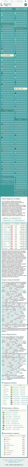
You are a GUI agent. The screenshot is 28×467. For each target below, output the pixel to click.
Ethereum (13, 295)
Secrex (5, 244)
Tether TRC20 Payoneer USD (20, 404)
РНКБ (22, 318)
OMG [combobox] (8, 70)
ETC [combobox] (8, 59)
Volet (11, 286)
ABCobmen (6, 232)
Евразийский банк (21, 310)
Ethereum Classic (6, 296)
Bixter (4, 400)
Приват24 (4, 317)
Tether (16, 301)
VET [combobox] (8, 104)
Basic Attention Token (11, 290)
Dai (11, 344)
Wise (14, 287)
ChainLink (20, 292)
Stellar (10, 301)
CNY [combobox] (8, 22)
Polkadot (4, 299)
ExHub (5, 229)
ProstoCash (6, 246)
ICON (15, 347)
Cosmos (4, 294)
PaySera (19, 284)
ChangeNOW (7, 234)
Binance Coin (22, 290)
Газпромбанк (16, 312)
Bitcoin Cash (20, 291)
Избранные (7, 220)
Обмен (11, 459)
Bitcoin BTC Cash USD (19, 387)
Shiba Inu (10, 300)
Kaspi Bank (4, 314)
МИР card (11, 326)
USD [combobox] (8, 15)
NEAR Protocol (16, 297)
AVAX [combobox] (8, 28)
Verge (10, 308)
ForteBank (7, 312)
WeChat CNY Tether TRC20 (12, 429)
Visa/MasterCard (21, 323)
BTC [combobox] (8, 35)
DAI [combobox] (8, 50)
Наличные (4, 330)
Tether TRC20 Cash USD (11, 412)
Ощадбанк (7, 315)
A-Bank (24, 308)
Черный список (19, 220)
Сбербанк (7, 321)
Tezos (3, 304)
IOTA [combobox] (22, 70)
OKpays (5, 404)
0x (13, 288)
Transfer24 (5, 389)
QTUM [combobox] (8, 77)
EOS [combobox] (22, 61)
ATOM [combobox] (8, 48)
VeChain (4, 308)
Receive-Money (7, 241)
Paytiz (4, 402)
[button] (10, 225)
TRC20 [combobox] (9, 88)
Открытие (21, 314)
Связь (20, 461)
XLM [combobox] (8, 86)
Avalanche (20, 288)
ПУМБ (23, 317)
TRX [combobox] (8, 95)
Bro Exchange (7, 227)
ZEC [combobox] (8, 108)
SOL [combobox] (8, 84)
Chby (4, 387)
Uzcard (11, 323)
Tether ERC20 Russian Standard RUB (14, 427)
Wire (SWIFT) (14, 327)
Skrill (3, 286)
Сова (5, 243)
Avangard (10, 310)
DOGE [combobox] (8, 55)
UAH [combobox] (8, 112)
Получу (17, 223)
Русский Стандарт (21, 319)
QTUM (19, 299)
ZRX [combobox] (8, 26)
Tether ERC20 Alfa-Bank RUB (20, 396)
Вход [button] (12, 1)
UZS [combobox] (8, 130)
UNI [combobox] (8, 99)
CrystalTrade (6, 226)
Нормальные (16, 218)
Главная (6, 1)
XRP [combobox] (8, 79)
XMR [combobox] (8, 66)
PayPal (3, 284)
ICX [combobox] (8, 61)
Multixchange (7, 238)
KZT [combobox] (8, 121)
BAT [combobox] (8, 30)
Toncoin (10, 304)
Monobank (13, 314)
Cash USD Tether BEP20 (11, 421)
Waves (5, 379)
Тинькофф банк (5, 322)
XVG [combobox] (8, 106)
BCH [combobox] (8, 37)
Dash (16, 294)
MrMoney (6, 231)
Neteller (18, 283)
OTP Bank (16, 315)
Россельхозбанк (9, 319)
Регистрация (20, 1)
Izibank (19, 313)
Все (6, 218)
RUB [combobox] (8, 13)
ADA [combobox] (8, 44)
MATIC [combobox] (8, 75)
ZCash (17, 308)
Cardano (12, 292)
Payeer (7, 447)
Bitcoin (7, 291)
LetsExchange (7, 239)
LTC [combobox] (8, 64)
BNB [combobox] (8, 33)
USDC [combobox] (8, 101)
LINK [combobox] (8, 46)
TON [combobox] (8, 93)
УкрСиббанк (16, 322)
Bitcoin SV (4, 292)
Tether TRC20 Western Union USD (13, 425)
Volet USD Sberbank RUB (11, 419)
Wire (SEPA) (5, 327)
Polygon (11, 349)
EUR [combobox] (22, 19)
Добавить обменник (14, 462)
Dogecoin (4, 295)
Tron (16, 304)
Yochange (6, 236)
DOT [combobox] (8, 73)
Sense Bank (17, 321)
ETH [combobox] (8, 57)
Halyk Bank (4, 313)
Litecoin (21, 296)
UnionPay (4, 323)
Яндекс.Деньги (5, 288)
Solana (3, 301)
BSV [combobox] (8, 39)
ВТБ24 (3, 326)
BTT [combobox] (8, 41)
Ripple (3, 300)
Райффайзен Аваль (10, 318)
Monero (6, 297)
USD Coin (23, 305)
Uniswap (15, 305)
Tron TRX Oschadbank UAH (12, 423)
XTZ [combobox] (8, 90)
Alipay (3, 310)
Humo (12, 313)
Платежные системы (12, 461)
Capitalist (5, 283)
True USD (23, 304)
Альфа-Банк (19, 309)
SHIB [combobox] (8, 81)
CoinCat (5, 248)
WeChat (7, 287)
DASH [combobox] (8, 53)
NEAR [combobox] (8, 68)
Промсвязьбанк (14, 317)
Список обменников (20, 459)
